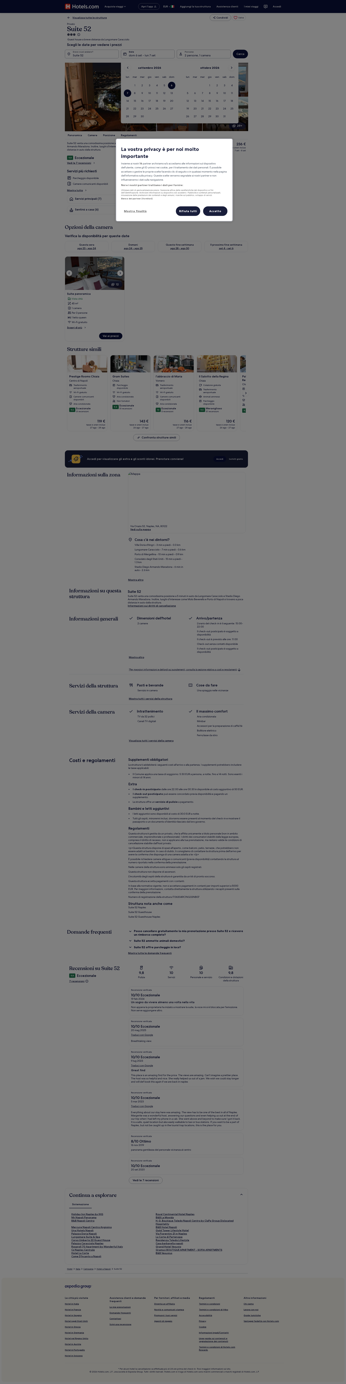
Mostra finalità (135, 211)
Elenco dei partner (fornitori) (136, 198)
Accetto (215, 211)
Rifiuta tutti (188, 211)
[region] (174, 180)
